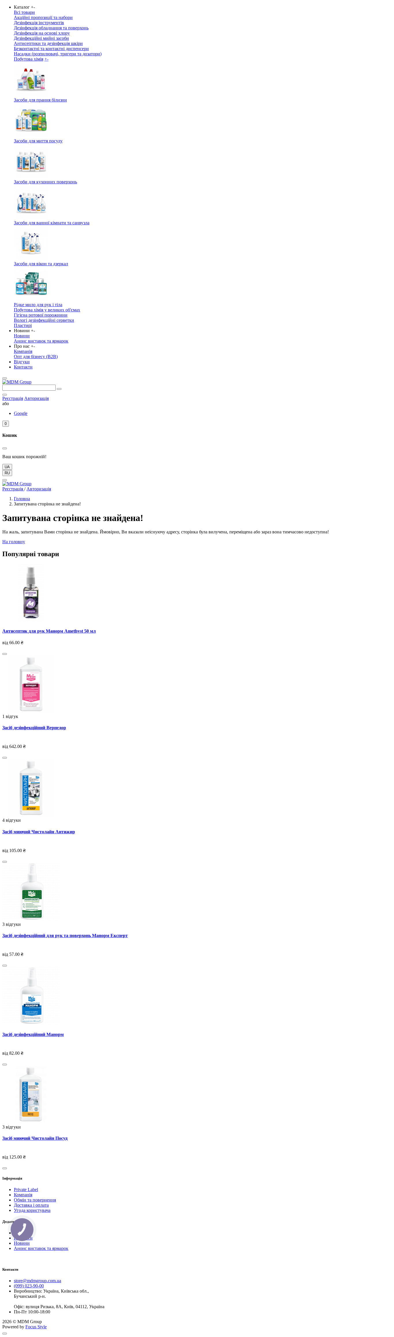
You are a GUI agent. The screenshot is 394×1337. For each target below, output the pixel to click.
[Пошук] (59, 389)
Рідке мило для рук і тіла (38, 304)
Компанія (23, 351)
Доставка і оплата (31, 1205)
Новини (22, 335)
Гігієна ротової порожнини (40, 315)
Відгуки (22, 361)
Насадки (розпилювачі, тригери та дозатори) (58, 53)
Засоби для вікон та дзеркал (41, 263)
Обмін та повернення (35, 1199)
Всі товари (24, 12)
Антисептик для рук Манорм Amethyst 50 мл (49, 631)
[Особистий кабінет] (4, 395)
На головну (13, 541)
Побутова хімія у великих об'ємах (47, 309)
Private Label (26, 1189)
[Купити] (4, 654)
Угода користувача (32, 1210)
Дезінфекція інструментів (39, 22)
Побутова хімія (28, 59)
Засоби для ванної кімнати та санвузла (51, 222)
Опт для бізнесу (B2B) (36, 356)
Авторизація (36, 398)
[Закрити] (4, 448)
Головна (22, 498)
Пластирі (23, 325)
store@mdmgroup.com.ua (37, 1280)
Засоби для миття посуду (38, 140)
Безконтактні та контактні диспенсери (51, 48)
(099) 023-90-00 (29, 1285)
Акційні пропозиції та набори (43, 17)
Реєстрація (12, 398)
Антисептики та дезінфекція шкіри (48, 43)
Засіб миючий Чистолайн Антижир (38, 831)
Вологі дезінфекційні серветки (44, 320)
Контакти (23, 366)
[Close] (4, 480)
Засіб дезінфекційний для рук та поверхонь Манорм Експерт (65, 935)
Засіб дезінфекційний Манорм (33, 1034)
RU (7, 473)
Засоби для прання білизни (40, 99)
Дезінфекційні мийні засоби (41, 38)
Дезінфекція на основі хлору (42, 33)
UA (7, 467)
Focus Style (36, 1326)
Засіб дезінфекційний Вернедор (34, 727)
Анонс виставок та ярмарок (41, 341)
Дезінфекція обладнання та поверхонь (51, 27)
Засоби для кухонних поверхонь (45, 181)
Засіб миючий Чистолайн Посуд (34, 1138)
